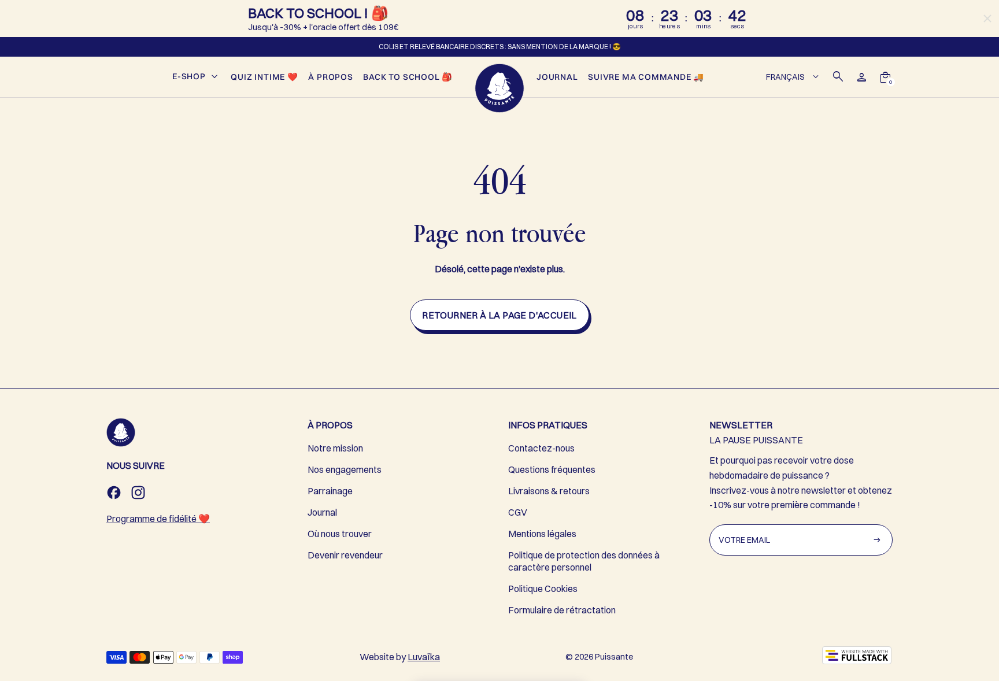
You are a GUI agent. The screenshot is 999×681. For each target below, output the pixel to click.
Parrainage (330, 491)
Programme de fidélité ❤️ (158, 518)
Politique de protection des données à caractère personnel (584, 561)
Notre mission (335, 448)
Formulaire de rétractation (562, 610)
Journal (322, 512)
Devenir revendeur (345, 555)
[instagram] (138, 492)
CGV (517, 512)
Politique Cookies (543, 588)
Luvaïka (424, 657)
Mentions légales (542, 533)
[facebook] (113, 492)
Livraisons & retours (549, 491)
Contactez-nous (541, 448)
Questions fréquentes (551, 469)
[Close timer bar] (987, 18)
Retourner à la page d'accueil (499, 315)
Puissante (614, 657)
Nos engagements (345, 469)
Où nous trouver (340, 533)
